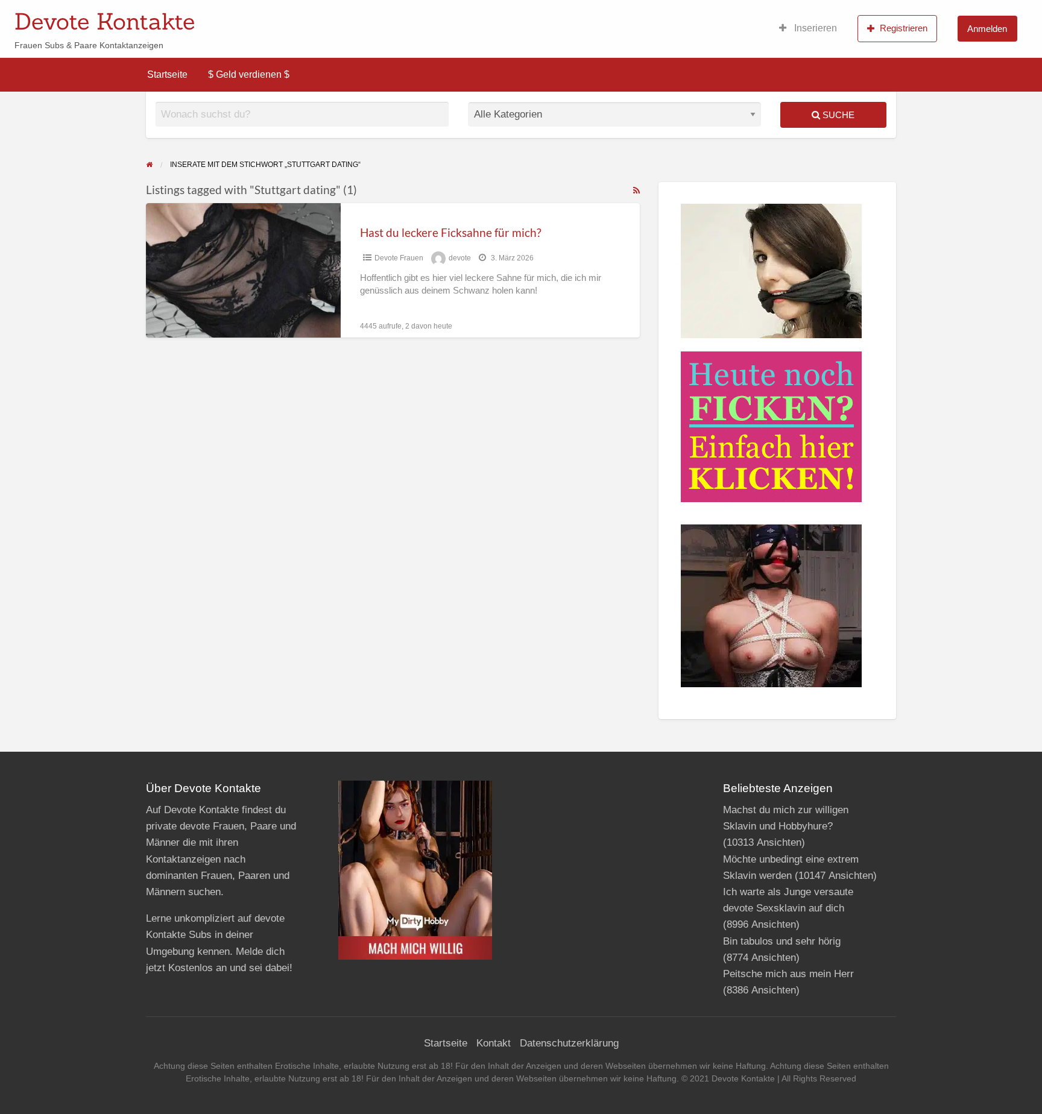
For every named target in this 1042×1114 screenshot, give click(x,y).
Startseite (167, 74)
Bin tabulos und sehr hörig (782, 941)
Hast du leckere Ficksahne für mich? (451, 232)
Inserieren (814, 28)
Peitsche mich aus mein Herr (788, 974)
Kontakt (493, 1043)
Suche (837, 115)
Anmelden (987, 29)
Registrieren (903, 28)
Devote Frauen (398, 258)
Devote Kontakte (104, 21)
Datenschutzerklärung (569, 1043)
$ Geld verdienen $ (248, 74)
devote (460, 258)
